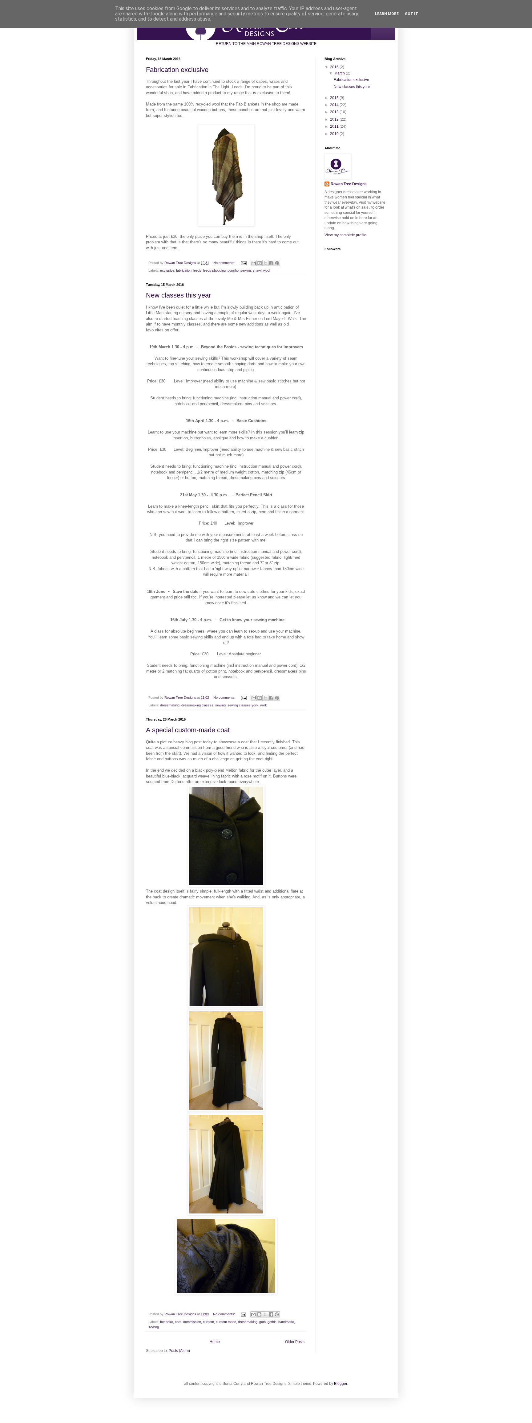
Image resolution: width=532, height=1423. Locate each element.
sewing (245, 270)
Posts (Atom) (179, 1351)
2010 (335, 134)
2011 (335, 126)
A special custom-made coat (188, 730)
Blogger (340, 1383)
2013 (335, 112)
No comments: (224, 263)
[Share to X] (265, 263)
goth (262, 1322)
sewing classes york (243, 705)
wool (266, 270)
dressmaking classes (197, 705)
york (263, 705)
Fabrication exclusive (177, 70)
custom (208, 1322)
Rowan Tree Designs (349, 184)
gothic (272, 1322)
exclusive (167, 270)
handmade (286, 1322)
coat (178, 1322)
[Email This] (254, 263)
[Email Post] (244, 263)
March (340, 73)
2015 (335, 98)
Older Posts (294, 1342)
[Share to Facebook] (271, 263)
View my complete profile (345, 235)
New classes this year (178, 295)
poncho (233, 270)
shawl (257, 270)
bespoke (166, 1322)
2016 (335, 67)
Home (215, 1342)
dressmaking (169, 705)
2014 (335, 105)
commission (192, 1322)
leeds (197, 270)
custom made (226, 1322)
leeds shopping (214, 270)
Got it (411, 14)
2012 (335, 119)
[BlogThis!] (259, 263)
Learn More (387, 14)
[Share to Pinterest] (277, 263)
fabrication (183, 270)
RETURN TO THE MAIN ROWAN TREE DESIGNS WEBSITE (266, 44)
